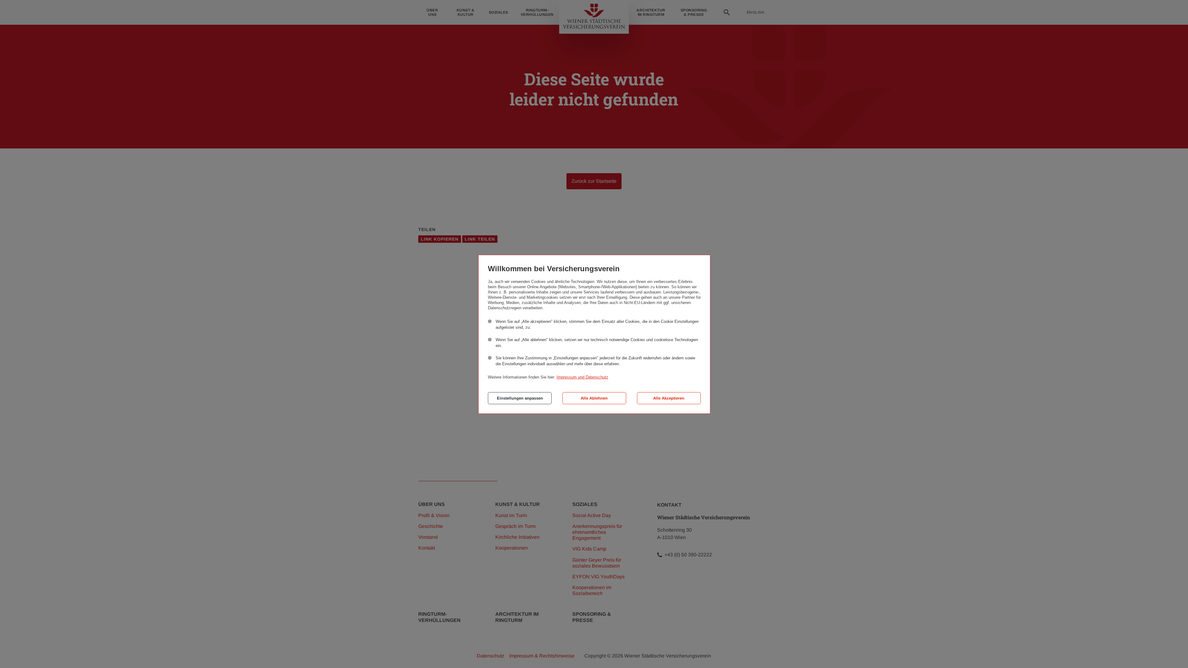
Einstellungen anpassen (520, 398)
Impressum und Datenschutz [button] (582, 377)
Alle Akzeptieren (668, 398)
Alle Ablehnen (594, 398)
